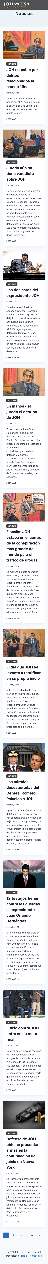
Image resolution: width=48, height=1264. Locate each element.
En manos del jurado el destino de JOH (21, 412)
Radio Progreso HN (31, 1255)
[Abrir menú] (42, 5)
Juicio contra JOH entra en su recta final (22, 1034)
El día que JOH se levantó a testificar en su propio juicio (23, 673)
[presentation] (24, 45)
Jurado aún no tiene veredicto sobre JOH (20, 174)
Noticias (12, 64)
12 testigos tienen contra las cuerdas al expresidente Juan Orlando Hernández (23, 909)
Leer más (12, 119)
